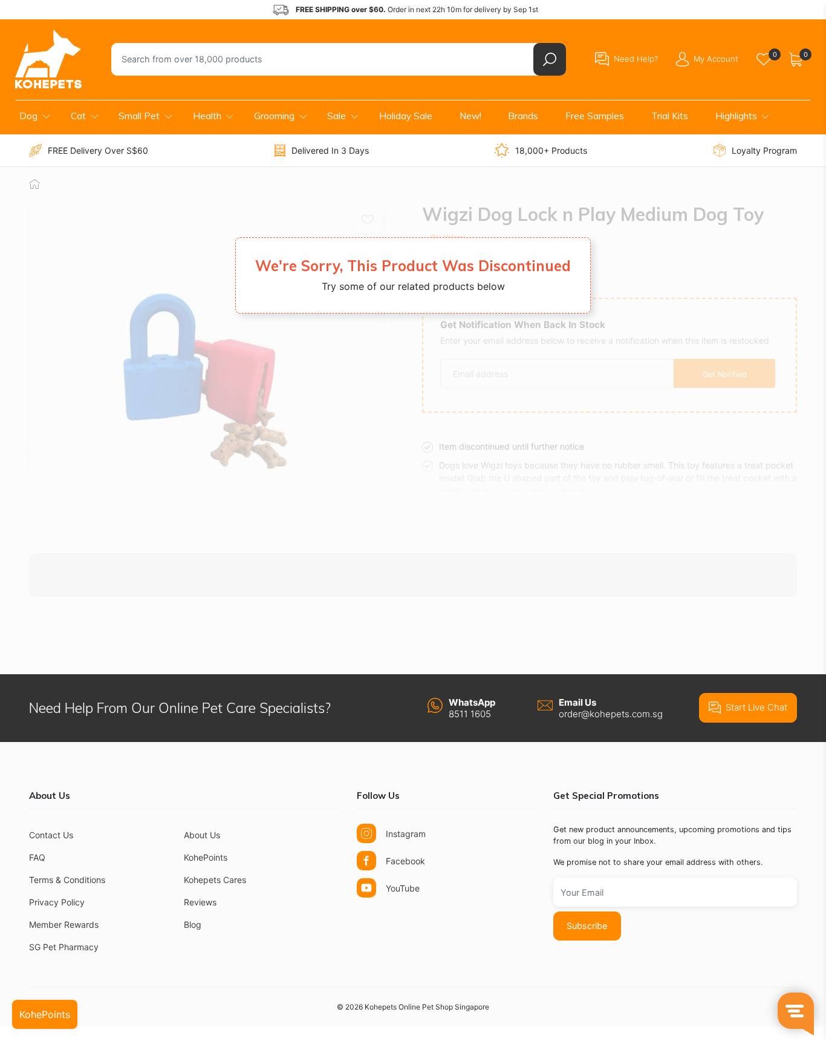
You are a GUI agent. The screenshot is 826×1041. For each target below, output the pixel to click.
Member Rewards (64, 924)
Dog (28, 116)
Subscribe (587, 926)
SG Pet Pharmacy (64, 947)
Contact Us (51, 835)
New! (470, 116)
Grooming (274, 116)
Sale (336, 116)
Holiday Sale (405, 116)
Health (207, 116)
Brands (523, 116)
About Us (202, 835)
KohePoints (205, 857)
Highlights (736, 116)
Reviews (200, 902)
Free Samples (594, 116)
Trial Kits (669, 116)
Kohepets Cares (215, 880)
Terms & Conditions (67, 880)
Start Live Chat (756, 707)
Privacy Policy (57, 902)
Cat (78, 116)
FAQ (37, 857)
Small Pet (139, 116)
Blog (192, 924)
